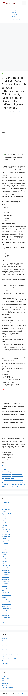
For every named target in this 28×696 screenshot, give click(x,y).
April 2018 (4, 590)
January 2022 (5, 532)
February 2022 (6, 529)
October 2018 (5, 581)
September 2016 (6, 604)
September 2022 (6, 514)
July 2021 (4, 545)
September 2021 (6, 541)
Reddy (20, 474)
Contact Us (14, 14)
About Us (14, 17)
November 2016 (6, 601)
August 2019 (5, 574)
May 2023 (4, 504)
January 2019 (5, 577)
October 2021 (5, 538)
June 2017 (4, 599)
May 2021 (4, 547)
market (4, 474)
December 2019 (6, 570)
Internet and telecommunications (10, 654)
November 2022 (6, 509)
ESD (9, 472)
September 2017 (6, 595)
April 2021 (4, 550)
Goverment (5, 645)
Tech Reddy (5, 663)
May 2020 (4, 559)
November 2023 (6, 502)
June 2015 (4, 610)
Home (14, 7)
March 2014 (5, 619)
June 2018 (4, 588)
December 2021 (6, 534)
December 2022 (6, 507)
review (9, 476)
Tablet (3, 661)
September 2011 (6, 622)
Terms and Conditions (14, 19)
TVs (9, 478)
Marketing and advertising (9, 658)
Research (4, 476)
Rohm (13, 476)
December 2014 (6, 615)
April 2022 (4, 525)
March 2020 (5, 563)
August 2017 (5, 597)
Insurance (4, 651)
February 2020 (6, 565)
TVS (5, 470)
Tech (6, 478)
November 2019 (6, 572)
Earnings (4, 640)
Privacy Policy (14, 10)
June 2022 (4, 520)
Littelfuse (19, 472)
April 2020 (4, 561)
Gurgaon (4, 647)
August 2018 (5, 583)
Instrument (14, 472)
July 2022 (4, 518)
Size (3, 478)
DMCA (14, 12)
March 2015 (5, 613)
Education (4, 642)
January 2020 (5, 568)
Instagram (4, 649)
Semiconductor (19, 476)
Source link (5, 465)
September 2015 (6, 608)
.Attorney (4, 638)
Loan (3, 656)
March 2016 (5, 606)
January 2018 (5, 592)
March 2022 (5, 527)
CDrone (6, 472)
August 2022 (5, 516)
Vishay (12, 478)
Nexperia (8, 474)
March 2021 (5, 552)
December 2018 (6, 579)
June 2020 (5, 556)
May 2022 (4, 523)
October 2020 (5, 554)
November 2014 (6, 617)
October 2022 (5, 511)
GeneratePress (21, 693)
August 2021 (5, 543)
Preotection (15, 474)
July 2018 (4, 586)
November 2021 (6, 536)
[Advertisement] (14, 39)
